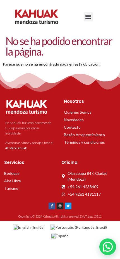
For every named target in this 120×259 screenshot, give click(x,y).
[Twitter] (68, 206)
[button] (88, 16)
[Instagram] (60, 206)
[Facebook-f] (52, 206)
